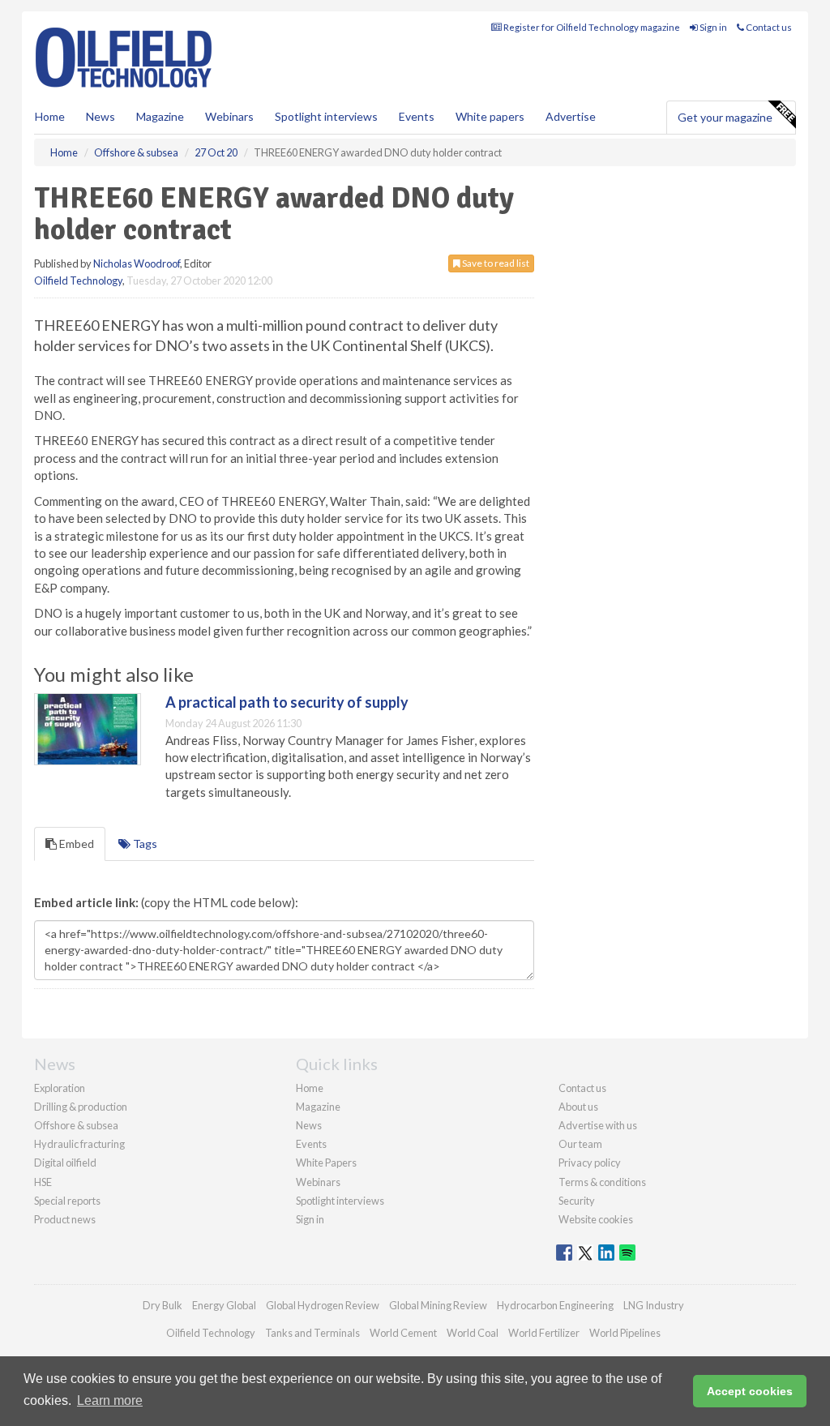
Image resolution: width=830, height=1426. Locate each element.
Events (416, 116)
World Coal (472, 1332)
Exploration (59, 1087)
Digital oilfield (65, 1162)
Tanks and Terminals (312, 1332)
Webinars (229, 116)
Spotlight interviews (326, 116)
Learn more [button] (110, 1400)
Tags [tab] (143, 843)
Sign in (712, 27)
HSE (43, 1181)
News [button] (100, 116)
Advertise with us (597, 1125)
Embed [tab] (75, 843)
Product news (65, 1219)
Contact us (768, 27)
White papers (490, 116)
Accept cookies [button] (750, 1391)
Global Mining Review (438, 1305)
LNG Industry (653, 1305)
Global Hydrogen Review (322, 1305)
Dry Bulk (162, 1305)
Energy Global (224, 1305)
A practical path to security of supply (287, 702)
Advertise (570, 116)
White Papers (326, 1162)
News (309, 1125)
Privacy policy (589, 1162)
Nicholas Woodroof (136, 263)
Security (576, 1200)
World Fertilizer (544, 1332)
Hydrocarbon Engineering (555, 1305)
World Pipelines (625, 1332)
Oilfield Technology (78, 280)
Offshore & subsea (76, 1125)
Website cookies (595, 1219)
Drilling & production (80, 1106)
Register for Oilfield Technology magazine (591, 27)
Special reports (67, 1200)
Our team (580, 1143)
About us (578, 1106)
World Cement (403, 1332)
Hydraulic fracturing (79, 1143)
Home (50, 116)
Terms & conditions (602, 1181)
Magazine (160, 116)
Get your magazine (725, 117)
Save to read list (494, 263)
